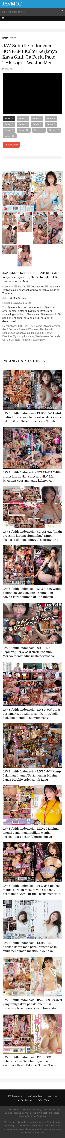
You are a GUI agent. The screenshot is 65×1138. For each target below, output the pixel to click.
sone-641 (7, 318)
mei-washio (50, 314)
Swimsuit (50, 290)
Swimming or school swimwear (23, 290)
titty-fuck (44, 311)
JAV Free (52, 1096)
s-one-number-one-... (32, 307)
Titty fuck (7, 293)
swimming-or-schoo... (14, 314)
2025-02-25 (33, 318)
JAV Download (35, 1096)
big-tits (32, 311)
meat (14, 307)
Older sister (55, 286)
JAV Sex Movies (24, 1100)
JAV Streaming (15, 1096)
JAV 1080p (43, 1100)
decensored (9, 321)
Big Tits (22, 286)
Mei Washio (19, 298)
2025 (46, 318)
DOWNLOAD (11, 144)
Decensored (37, 286)
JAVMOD (12, 4)
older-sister (18, 311)
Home (5, 38)
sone (20, 318)
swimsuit (35, 314)
